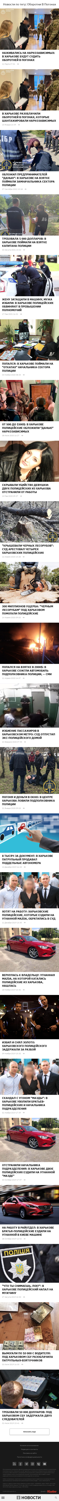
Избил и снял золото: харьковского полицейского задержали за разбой (24, 1045)
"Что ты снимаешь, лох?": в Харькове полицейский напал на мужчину (27, 1289)
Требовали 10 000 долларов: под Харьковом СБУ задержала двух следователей (27, 1415)
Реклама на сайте (30, 1453)
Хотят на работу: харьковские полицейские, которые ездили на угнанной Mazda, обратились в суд (28, 915)
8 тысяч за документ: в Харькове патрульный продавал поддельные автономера (27, 859)
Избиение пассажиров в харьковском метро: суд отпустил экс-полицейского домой (28, 734)
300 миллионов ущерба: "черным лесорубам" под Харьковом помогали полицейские (27, 609)
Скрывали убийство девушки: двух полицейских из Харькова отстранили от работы (26, 488)
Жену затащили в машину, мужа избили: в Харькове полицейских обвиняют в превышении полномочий (27, 304)
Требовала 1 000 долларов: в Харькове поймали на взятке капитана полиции (24, 242)
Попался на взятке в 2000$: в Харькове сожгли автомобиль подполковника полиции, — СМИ (27, 670)
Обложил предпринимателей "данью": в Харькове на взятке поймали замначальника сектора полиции (28, 180)
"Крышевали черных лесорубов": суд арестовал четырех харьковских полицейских (28, 549)
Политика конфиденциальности (29, 1457)
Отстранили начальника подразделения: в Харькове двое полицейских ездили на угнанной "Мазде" (28, 1170)
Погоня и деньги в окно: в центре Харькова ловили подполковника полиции (28, 800)
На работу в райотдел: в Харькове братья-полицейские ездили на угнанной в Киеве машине (28, 1231)
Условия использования (29, 1445)
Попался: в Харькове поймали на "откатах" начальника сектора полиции (27, 367)
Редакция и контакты (29, 1449)
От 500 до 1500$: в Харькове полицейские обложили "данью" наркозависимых (28, 427)
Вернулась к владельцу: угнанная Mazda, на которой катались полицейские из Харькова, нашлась (28, 980)
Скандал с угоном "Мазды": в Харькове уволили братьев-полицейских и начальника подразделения (24, 1103)
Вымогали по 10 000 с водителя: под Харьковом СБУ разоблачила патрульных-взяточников (27, 1356)
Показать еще (29, 1432)
